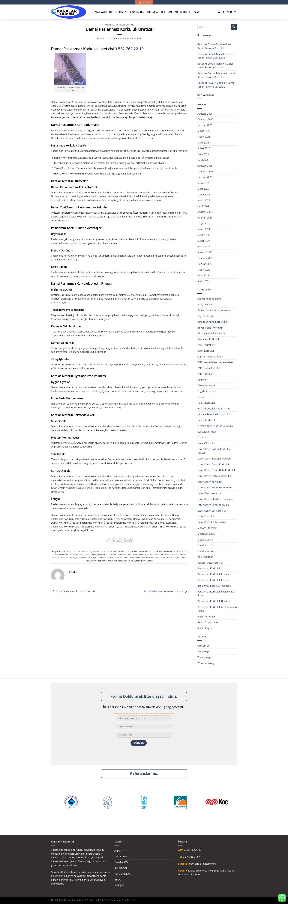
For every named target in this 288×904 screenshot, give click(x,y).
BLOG (183, 12)
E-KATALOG (137, 12)
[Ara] (219, 12)
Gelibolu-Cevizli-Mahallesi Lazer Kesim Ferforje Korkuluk (215, 65)
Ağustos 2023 (205, 252)
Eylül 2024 (203, 206)
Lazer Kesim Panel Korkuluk (213, 505)
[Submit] (234, 27)
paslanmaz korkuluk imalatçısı (214, 585)
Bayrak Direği (205, 316)
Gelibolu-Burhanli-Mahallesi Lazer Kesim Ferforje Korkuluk (216, 75)
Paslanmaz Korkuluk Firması (213, 580)
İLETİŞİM (194, 12)
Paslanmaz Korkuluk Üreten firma (135, 557)
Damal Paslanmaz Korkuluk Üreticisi (71, 102)
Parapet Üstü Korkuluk (210, 562)
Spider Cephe (204, 628)
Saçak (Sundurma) (207, 622)
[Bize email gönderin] (235, 12)
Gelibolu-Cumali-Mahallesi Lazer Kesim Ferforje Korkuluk (215, 56)
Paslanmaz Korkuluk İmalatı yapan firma (216, 593)
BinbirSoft (105, 900)
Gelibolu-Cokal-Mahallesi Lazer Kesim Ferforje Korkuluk (214, 46)
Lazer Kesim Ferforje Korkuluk (214, 476)
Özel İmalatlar (205, 556)
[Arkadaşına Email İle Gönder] (119, 540)
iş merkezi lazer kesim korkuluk (215, 426)
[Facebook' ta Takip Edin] (223, 12)
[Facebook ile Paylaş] (108, 540)
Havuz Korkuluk (206, 420)
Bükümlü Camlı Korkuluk (211, 333)
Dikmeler (202, 379)
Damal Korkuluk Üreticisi (114, 551)
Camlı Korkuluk (205, 350)
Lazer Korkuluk (206, 516)
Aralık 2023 (203, 246)
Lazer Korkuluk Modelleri (211, 522)
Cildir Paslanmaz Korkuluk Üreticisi (76, 591)
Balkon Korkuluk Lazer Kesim (214, 310)
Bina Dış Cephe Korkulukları (213, 321)
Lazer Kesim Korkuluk (209, 481)
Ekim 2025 (203, 154)
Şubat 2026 (203, 148)
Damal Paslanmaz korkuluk (138, 551)
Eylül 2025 (203, 159)
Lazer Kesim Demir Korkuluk (213, 464)
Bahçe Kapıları (205, 304)
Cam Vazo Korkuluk (208, 339)
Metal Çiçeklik (205, 539)
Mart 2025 (203, 188)
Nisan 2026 (203, 136)
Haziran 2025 (204, 177)
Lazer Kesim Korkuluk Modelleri (215, 487)
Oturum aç (203, 645)
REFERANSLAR (169, 12)
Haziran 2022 (204, 264)
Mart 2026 (203, 142)
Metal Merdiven (206, 551)
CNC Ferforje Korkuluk (210, 356)
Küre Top (202, 437)
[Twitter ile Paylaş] (114, 540)
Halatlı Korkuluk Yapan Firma (213, 408)
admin (128, 38)
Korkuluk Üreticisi (67, 557)
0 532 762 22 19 (129, 48)
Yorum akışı (204, 657)
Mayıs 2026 (203, 131)
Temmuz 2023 (205, 258)
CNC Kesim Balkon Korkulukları (215, 362)
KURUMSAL (152, 12)
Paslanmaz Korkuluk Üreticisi (120, 25)
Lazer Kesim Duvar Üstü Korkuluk (216, 470)
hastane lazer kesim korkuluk (214, 414)
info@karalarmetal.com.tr (202, 863)
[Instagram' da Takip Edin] (227, 12)
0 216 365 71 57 (191, 856)
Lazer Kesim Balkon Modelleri (214, 458)
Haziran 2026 (204, 125)
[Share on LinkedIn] (130, 540)
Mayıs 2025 (203, 183)
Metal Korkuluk (206, 545)
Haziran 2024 (204, 217)
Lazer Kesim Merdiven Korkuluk (215, 499)
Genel (200, 397)
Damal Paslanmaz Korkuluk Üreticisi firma (135, 554)
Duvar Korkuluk (206, 385)
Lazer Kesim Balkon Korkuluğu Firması (214, 451)
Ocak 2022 (203, 275)
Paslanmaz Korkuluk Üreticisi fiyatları (124, 560)
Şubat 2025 (203, 194)
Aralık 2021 (203, 281)
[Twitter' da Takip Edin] (231, 12)
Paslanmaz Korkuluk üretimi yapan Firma (217, 609)
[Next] (236, 804)
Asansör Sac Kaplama (209, 298)
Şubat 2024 (203, 240)
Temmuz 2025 (205, 171)
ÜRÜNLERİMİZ (117, 12)
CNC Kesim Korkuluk (209, 368)
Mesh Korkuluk (206, 533)
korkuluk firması (206, 431)
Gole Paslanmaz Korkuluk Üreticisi (163, 591)
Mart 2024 (203, 235)
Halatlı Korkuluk (206, 402)
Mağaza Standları (207, 528)
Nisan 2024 (203, 229)
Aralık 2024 (203, 200)
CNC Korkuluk (205, 373)
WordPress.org (205, 663)
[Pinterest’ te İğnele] (125, 540)
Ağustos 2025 (205, 165)
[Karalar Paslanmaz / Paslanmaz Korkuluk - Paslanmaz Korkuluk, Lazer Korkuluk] (70, 11)
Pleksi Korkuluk (206, 616)
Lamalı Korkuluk (206, 443)
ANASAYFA (101, 12)
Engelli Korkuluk (206, 391)
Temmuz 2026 (205, 119)
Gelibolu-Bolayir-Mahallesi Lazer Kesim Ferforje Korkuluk (215, 84)
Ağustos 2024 (205, 212)
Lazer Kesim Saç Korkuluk (211, 510)
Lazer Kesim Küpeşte (209, 493)
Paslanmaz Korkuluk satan (107, 557)
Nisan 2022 (203, 269)
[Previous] (51, 804)
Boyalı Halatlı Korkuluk (210, 327)
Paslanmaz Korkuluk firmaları (214, 574)
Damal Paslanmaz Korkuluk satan (166, 551)
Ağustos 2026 (205, 113)
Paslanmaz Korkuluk (85, 557)
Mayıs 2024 (203, 223)
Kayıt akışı (203, 651)
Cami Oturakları (206, 345)
